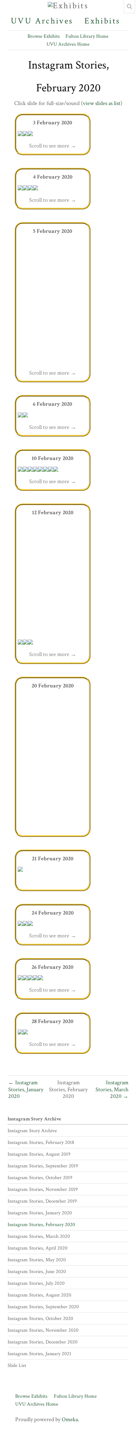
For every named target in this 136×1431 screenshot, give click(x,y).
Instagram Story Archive (34, 1119)
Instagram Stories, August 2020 (39, 1295)
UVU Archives (42, 21)
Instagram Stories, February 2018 (41, 1142)
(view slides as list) (101, 103)
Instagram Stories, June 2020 (37, 1271)
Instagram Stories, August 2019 (39, 1154)
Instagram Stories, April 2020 (37, 1248)
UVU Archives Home (68, 44)
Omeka (70, 1419)
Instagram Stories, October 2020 (40, 1318)
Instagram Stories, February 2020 (41, 1224)
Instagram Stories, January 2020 (40, 1213)
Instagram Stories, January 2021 (39, 1353)
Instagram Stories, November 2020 (43, 1330)
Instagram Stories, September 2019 (43, 1166)
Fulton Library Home (86, 36)
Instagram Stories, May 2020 (37, 1260)
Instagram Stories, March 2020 (39, 1236)
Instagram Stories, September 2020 (43, 1306)
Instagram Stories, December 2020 (42, 1342)
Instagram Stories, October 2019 (40, 1177)
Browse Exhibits (44, 36)
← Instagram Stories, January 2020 (25, 1089)
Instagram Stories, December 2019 (42, 1201)
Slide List (17, 1365)
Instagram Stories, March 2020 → (112, 1089)
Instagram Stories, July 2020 (36, 1283)
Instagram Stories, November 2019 (43, 1189)
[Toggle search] (129, 6)
